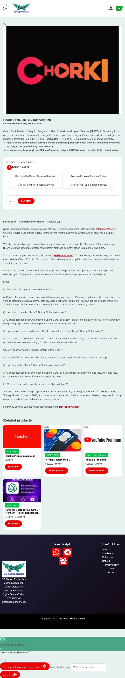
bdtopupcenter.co (104, 229)
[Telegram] (67, 552)
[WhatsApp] (56, 552)
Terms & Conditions (107, 551)
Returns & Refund (107, 559)
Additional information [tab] (31, 221)
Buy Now (26, 200)
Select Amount (20, 167)
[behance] (63, 561)
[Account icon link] (111, 8)
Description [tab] (9, 221)
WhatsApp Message (60, 667)
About (111, 572)
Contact (111, 568)
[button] (4, 24)
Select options (57, 470)
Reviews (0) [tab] (53, 221)
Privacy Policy (111, 565)
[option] (35, 176)
